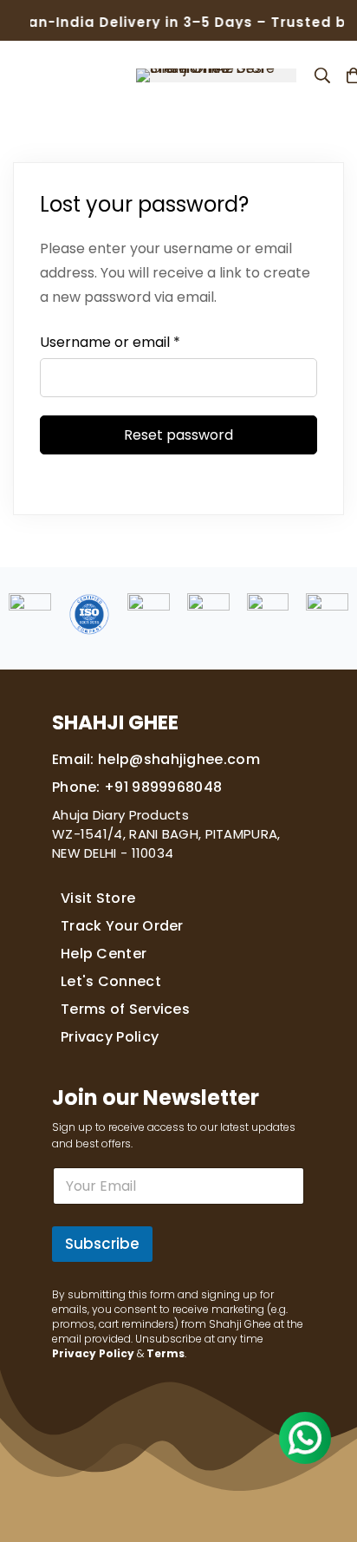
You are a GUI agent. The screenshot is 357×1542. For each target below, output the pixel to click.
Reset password (178, 435)
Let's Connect (111, 981)
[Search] (322, 75)
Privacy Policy (110, 1037)
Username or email (110, 342)
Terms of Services (125, 1009)
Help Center (103, 954)
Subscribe (102, 1243)
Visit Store (98, 898)
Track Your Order (122, 926)
